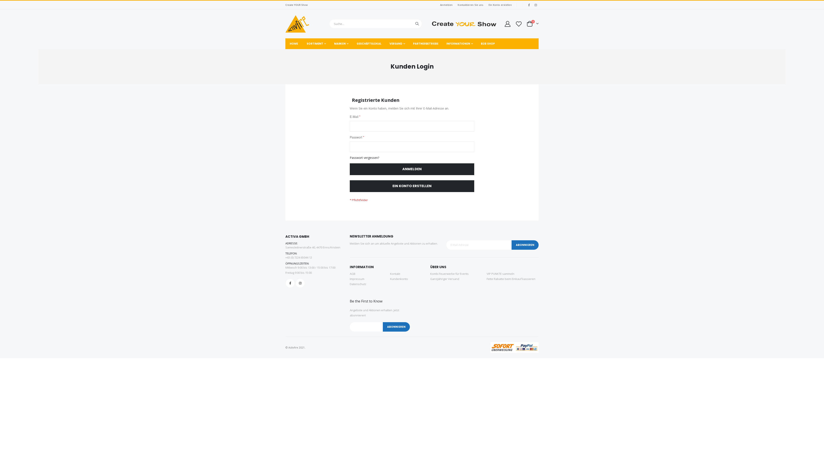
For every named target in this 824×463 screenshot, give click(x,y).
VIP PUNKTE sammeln (500, 274)
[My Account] (507, 24)
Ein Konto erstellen (500, 4)
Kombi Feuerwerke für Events (449, 274)
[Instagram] (535, 5)
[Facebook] (529, 5)
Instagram (300, 283)
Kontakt (395, 274)
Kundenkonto (399, 279)
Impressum (357, 279)
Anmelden (446, 4)
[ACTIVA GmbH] (297, 24)
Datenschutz (358, 284)
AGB (352, 274)
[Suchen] (417, 24)
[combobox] (376, 24)
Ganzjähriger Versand (444, 279)
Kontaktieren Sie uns (470, 4)
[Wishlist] (519, 24)
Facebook (290, 283)
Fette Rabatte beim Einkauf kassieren (511, 279)
